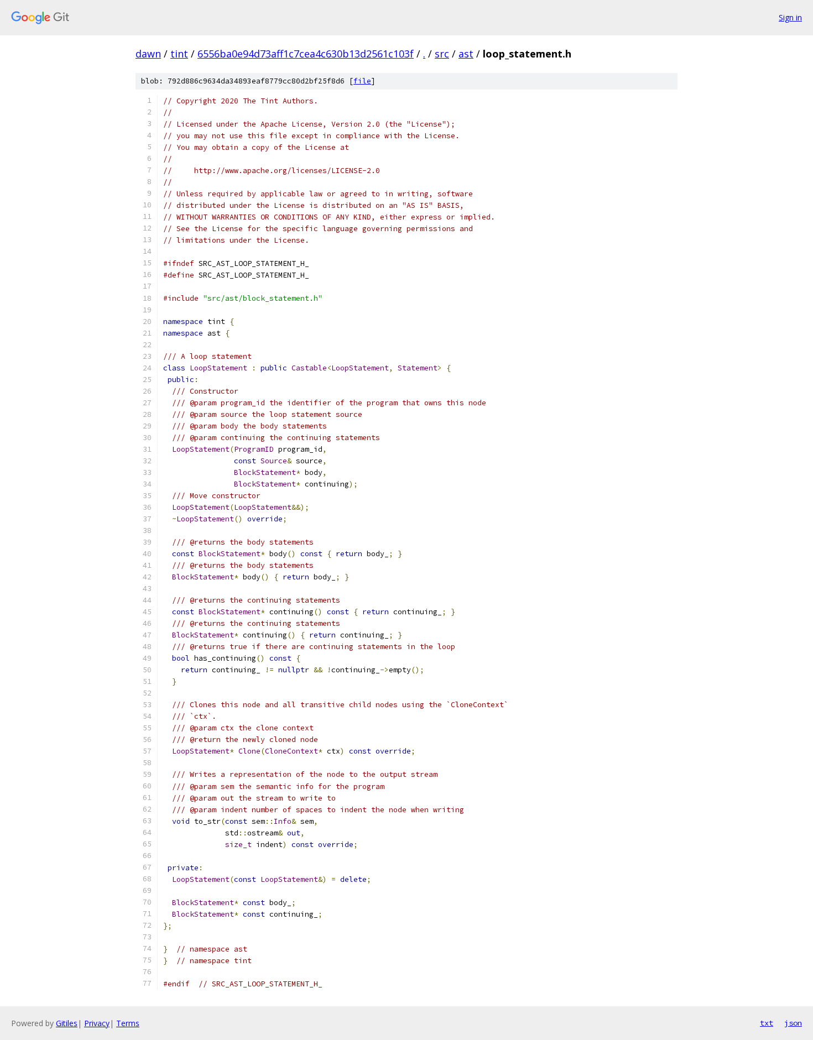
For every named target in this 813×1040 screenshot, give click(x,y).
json (793, 1023)
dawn (148, 53)
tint (179, 53)
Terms (127, 1023)
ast (465, 53)
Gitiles (66, 1023)
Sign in (790, 17)
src (442, 53)
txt (766, 1023)
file (362, 81)
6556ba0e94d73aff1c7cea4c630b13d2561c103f (305, 53)
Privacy (97, 1023)
